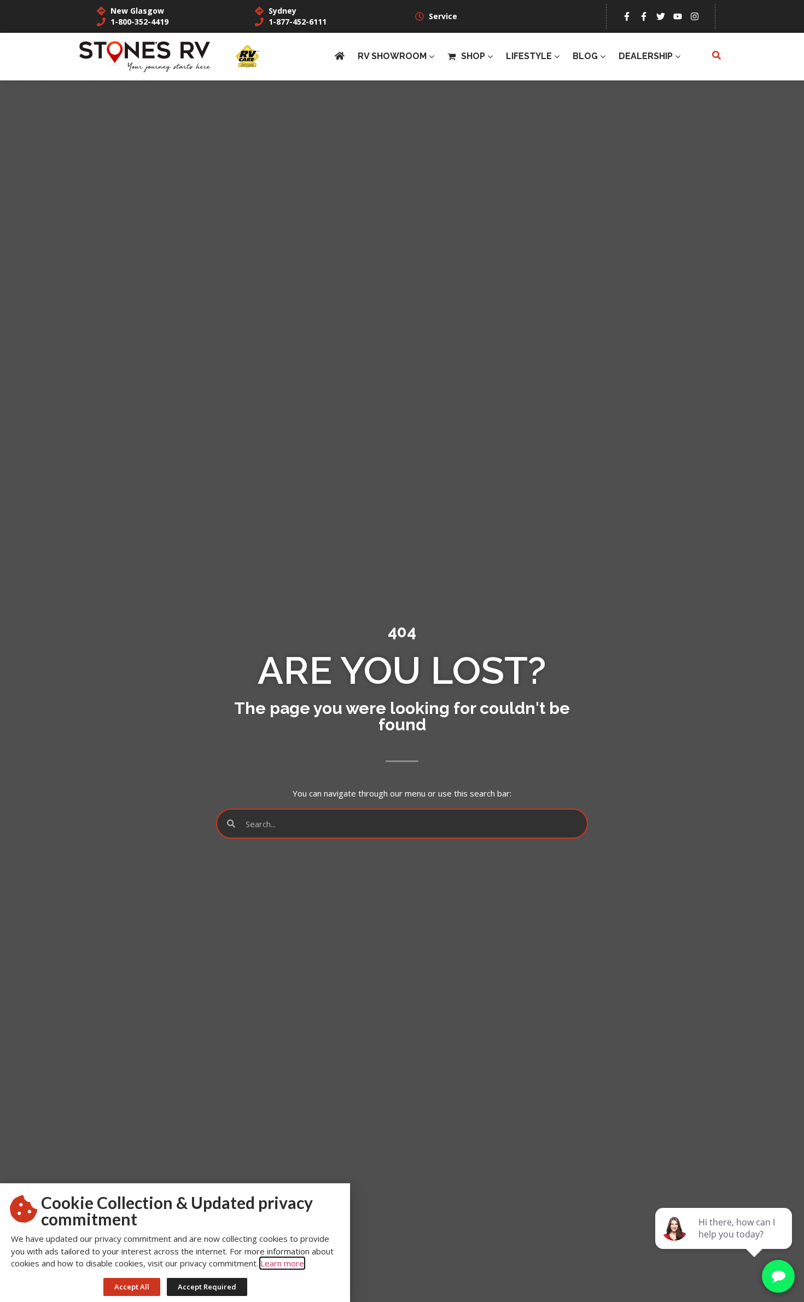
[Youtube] (677, 16)
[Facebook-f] (626, 16)
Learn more (282, 1263)
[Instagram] (694, 16)
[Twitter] (660, 16)
